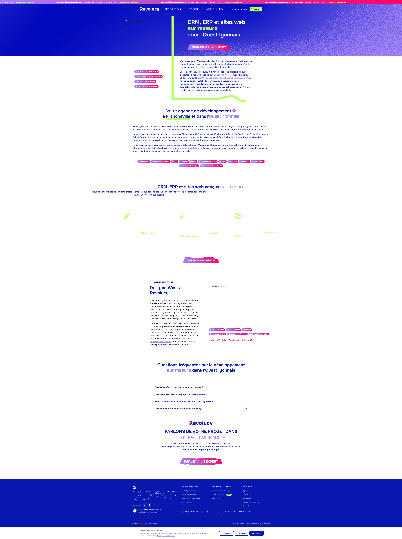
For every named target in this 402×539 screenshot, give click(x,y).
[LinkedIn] (144, 505)
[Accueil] (149, 9)
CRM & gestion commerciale (192, 491)
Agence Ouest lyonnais (251, 502)
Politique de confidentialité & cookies (258, 523)
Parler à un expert (209, 47)
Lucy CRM (216, 498)
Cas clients (194, 9)
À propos (246, 491)
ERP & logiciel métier (189, 495)
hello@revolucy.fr (209, 512)
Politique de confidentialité (166, 536)
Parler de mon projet (201, 260)
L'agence (209, 9)
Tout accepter (257, 533)
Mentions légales (238, 523)
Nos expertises (173, 9)
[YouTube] (149, 505)
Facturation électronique (221, 491)
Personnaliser (226, 533)
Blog (221, 9)
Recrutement (248, 498)
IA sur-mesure (187, 502)
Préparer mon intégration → (112, 2)
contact (257, 9)
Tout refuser (241, 533)
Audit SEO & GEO (221, 495)
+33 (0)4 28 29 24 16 (191, 512)
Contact (246, 506)
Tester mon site (240, 9)
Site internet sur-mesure (191, 498)
